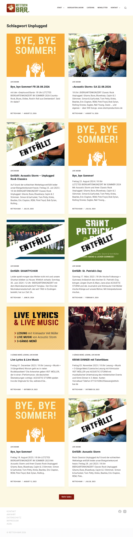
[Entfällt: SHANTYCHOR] (36, 239)
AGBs (9, 524)
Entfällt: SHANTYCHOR (24, 270)
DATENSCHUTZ (14, 517)
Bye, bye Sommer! (83, 175)
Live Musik (15, 82)
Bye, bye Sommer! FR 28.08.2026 (30, 86)
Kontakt (114, 8)
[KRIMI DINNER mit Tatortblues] (97, 328)
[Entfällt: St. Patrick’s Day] (97, 239)
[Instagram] (124, 511)
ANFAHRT (11, 514)
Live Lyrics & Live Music (25, 359)
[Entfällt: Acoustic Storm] (97, 420)
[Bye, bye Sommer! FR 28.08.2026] (36, 55)
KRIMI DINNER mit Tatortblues (90, 359)
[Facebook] (119, 511)
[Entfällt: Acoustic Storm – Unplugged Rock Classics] (36, 144)
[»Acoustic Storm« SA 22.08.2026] (97, 55)
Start (59, 8)
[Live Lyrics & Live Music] (36, 328)
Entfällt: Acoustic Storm (86, 451)
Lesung (26, 355)
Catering (90, 8)
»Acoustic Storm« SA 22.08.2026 (91, 86)
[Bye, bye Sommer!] (97, 144)
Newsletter (103, 8)
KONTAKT (11, 511)
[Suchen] (125, 8)
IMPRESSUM (13, 521)
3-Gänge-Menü (16, 355)
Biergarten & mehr (76, 8)
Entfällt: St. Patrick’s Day (87, 270)
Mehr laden (66, 497)
